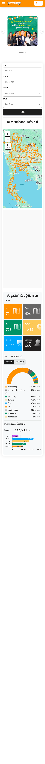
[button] (23, 30)
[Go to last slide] (3, 31)
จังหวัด (5, 76)
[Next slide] (41, 31)
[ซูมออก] (7, 139)
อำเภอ (5, 87)
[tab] (21, 52)
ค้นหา (23, 112)
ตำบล (5, 99)
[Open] (39, 71)
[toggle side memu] (3, 3)
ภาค (4, 65)
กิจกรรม (9, 362)
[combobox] (19, 71)
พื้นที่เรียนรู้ (20, 362)
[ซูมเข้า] (7, 133)
